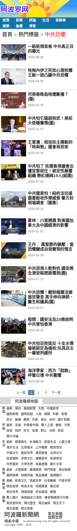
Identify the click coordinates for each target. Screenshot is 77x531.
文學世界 (27, 464)
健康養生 (21, 441)
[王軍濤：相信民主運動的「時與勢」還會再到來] (19, 148)
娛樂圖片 (56, 475)
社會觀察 (50, 480)
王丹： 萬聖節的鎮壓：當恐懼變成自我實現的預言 (51, 246)
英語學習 (56, 458)
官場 (64, 414)
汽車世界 (65, 480)
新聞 (19, 20)
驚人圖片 (12, 497)
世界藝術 (12, 464)
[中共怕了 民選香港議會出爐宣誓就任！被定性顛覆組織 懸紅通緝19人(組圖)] (19, 172)
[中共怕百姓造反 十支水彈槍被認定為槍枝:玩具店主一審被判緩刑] (19, 349)
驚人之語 (47, 425)
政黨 (9, 430)
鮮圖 (53, 491)
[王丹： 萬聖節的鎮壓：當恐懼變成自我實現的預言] (19, 250)
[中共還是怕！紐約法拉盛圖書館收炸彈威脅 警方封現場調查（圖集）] (19, 199)
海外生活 (12, 447)
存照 (52, 430)
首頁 (6, 20)
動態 (59, 425)
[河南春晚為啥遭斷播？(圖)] (19, 100)
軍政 (18, 408)
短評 (18, 430)
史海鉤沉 (35, 441)
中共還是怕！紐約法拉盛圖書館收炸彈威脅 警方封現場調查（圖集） (51, 198)
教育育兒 (56, 447)
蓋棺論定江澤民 (31, 497)
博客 (32, 26)
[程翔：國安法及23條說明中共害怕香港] (19, 326)
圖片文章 (56, 464)
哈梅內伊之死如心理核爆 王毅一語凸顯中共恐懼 (50, 72)
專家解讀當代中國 (56, 497)
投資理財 (12, 458)
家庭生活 (50, 441)
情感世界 (35, 480)
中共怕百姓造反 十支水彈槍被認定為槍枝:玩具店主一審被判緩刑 (51, 348)
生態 (35, 419)
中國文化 (12, 452)
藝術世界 (27, 452)
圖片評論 (12, 436)
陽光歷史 (30, 502)
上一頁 (20, 392)
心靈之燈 (65, 441)
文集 (67, 425)
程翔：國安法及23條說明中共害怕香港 (50, 322)
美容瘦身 (41, 452)
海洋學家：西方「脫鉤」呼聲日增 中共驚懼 (50, 373)
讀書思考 (41, 458)
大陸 (41, 408)
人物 (38, 414)
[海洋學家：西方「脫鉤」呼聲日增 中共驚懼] (19, 377)
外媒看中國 (31, 425)
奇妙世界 (12, 491)
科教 (56, 414)
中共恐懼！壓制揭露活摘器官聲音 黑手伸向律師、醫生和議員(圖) (51, 297)
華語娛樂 (35, 469)
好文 (27, 430)
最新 (9, 408)
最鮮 (9, 480)
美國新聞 (30, 408)
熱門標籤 (28, 34)
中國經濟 (53, 408)
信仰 (52, 419)
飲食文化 (21, 480)
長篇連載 (41, 464)
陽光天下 (59, 502)
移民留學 (12, 486)
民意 (61, 430)
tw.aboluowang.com (35, 521)
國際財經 (27, 414)
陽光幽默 (44, 502)
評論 (32, 20)
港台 (44, 419)
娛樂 (6, 26)
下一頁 (56, 392)
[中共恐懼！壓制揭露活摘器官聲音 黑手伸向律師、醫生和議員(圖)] (19, 298)
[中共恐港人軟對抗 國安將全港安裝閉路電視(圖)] (19, 274)
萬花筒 (54, 486)
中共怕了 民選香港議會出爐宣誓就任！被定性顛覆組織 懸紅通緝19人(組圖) (51, 171)
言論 (18, 425)
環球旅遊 (27, 491)
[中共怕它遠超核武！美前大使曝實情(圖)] (19, 124)
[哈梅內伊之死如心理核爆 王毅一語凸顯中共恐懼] (19, 76)
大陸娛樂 (21, 469)
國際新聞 (12, 414)
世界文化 (27, 458)
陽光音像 (27, 508)
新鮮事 (61, 20)
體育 (27, 419)
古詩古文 (56, 452)
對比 (44, 430)
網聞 (47, 414)
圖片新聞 (64, 419)
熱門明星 (50, 469)
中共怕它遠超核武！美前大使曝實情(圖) (50, 120)
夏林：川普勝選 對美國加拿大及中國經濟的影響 (51, 223)
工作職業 (41, 447)
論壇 (19, 26)
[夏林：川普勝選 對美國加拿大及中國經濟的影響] (19, 227)
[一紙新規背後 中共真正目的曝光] (19, 52)
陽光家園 (12, 508)
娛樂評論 (27, 475)
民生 (9, 419)
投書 (35, 430)
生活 (45, 20)
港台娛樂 (65, 469)
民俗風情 (41, 491)
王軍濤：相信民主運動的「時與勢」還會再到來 (50, 144)
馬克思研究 (13, 502)
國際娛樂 (12, 475)
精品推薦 (41, 475)
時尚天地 (27, 486)
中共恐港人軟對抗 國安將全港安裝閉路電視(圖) (51, 270)
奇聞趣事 (41, 486)
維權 (18, 419)
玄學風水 (27, 447)
